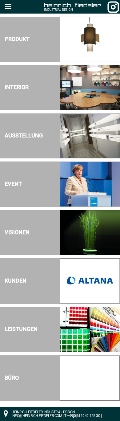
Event (13, 184)
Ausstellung (24, 136)
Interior (17, 87)
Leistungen (21, 329)
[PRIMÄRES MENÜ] (7, 7)
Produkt (17, 39)
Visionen (17, 232)
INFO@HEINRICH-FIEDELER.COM (36, 416)
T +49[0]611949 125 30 (82, 416)
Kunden (15, 281)
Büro (12, 378)
